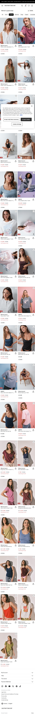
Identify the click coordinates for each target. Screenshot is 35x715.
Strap (22, 14)
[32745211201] (16, 557)
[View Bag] (32, 5)
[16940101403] (16, 365)
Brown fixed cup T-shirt (23, 392)
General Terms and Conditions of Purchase (9, 694)
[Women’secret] (10, 5)
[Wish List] (28, 5)
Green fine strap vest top (6, 546)
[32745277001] (16, 250)
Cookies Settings (4, 700)
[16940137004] (34, 403)
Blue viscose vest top (5, 354)
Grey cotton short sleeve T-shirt (25, 315)
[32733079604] (34, 596)
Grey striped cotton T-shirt (24, 200)
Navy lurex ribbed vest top (6, 585)
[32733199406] (16, 519)
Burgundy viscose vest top (24, 277)
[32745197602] (16, 480)
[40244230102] (34, 326)
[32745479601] (16, 19)
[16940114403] (34, 288)
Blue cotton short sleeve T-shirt (7, 200)
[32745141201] (34, 442)
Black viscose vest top (6, 162)
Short (6, 14)
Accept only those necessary (11, 119)
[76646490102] (16, 134)
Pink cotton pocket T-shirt (24, 239)
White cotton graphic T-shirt (7, 239)
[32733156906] (34, 480)
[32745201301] (34, 519)
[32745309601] (34, 58)
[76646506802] (34, 250)
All (2, 14)
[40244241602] (16, 403)
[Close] (32, 106)
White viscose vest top (23, 162)
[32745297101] (34, 211)
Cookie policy (4, 698)
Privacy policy (4, 696)
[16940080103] (34, 173)
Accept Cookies (26, 119)
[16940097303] (34, 19)
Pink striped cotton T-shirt (24, 47)
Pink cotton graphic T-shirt (6, 277)
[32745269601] (16, 211)
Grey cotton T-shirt (5, 315)
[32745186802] (16, 442)
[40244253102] (34, 365)
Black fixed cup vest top (23, 354)
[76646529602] (34, 134)
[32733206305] (16, 596)
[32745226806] (34, 557)
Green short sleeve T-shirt (6, 661)
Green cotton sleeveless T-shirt (7, 85)
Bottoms (17, 14)
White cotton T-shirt (22, 85)
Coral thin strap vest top (6, 623)
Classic (26, 14)
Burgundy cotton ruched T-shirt (7, 469)
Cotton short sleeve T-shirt (24, 623)
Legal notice (3, 692)
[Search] (22, 5)
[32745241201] (16, 173)
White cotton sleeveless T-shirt (7, 47)
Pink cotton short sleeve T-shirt (25, 431)
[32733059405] (16, 634)
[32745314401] (16, 288)
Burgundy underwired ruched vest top (25, 508)
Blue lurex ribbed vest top (24, 546)
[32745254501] (34, 96)
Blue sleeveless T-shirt (23, 469)
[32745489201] (16, 58)
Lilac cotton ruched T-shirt (7, 508)
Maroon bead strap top (23, 585)
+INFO (21, 115)
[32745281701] (16, 96)
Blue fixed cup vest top (6, 431)
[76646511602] (16, 326)
